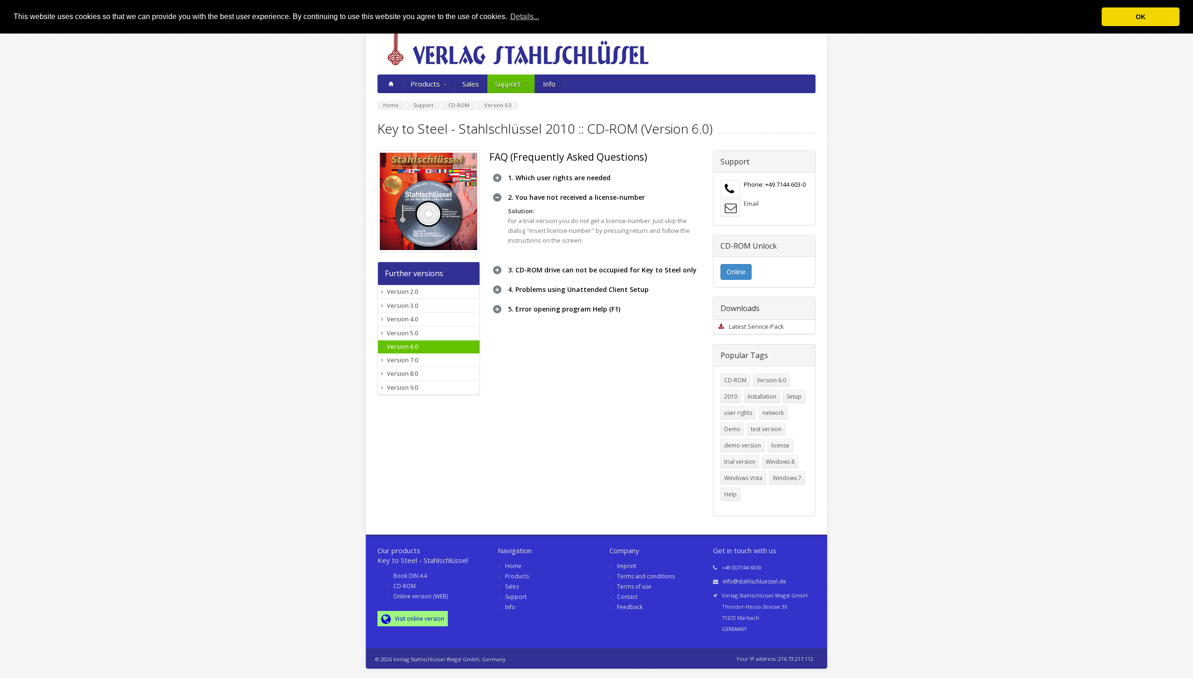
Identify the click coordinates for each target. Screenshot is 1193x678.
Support (508, 83)
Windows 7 (787, 478)
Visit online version (418, 619)
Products (425, 83)
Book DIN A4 (410, 576)
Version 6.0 (771, 380)
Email (751, 203)
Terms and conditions (646, 576)
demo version (742, 445)
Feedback (630, 607)
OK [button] (1140, 16)
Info (549, 83)
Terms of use (634, 586)
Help (730, 494)
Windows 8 (780, 462)
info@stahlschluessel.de (754, 581)
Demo (732, 429)
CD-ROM (735, 380)
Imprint (626, 566)
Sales (470, 83)
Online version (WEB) (420, 596)
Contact (627, 597)
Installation (761, 396)
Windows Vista (743, 478)
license (780, 445)
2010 (730, 396)
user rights (738, 413)
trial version (739, 462)
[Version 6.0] (428, 201)
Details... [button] (524, 16)
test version (766, 429)
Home (513, 566)
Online (736, 271)
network (773, 413)
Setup (794, 396)
